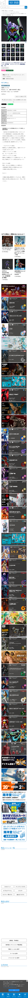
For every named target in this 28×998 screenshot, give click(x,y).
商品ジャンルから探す (9, 10)
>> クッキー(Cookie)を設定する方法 (10, 987)
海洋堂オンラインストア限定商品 (14, 944)
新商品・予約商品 (14, 940)
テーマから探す (14, 953)
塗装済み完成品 (10, 78)
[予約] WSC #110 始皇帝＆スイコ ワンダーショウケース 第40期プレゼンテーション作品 (20, 251)
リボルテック (7, 886)
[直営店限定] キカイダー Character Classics (20, 273)
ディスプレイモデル (20, 886)
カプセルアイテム (7, 890)
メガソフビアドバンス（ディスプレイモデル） (11, 12)
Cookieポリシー (13, 986)
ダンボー (20, 890)
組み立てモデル (20, 894)
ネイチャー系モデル (7, 894)
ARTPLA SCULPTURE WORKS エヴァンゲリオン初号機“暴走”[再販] (7, 274)
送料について (5, 87)
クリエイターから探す (14, 957)
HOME (3, 10)
